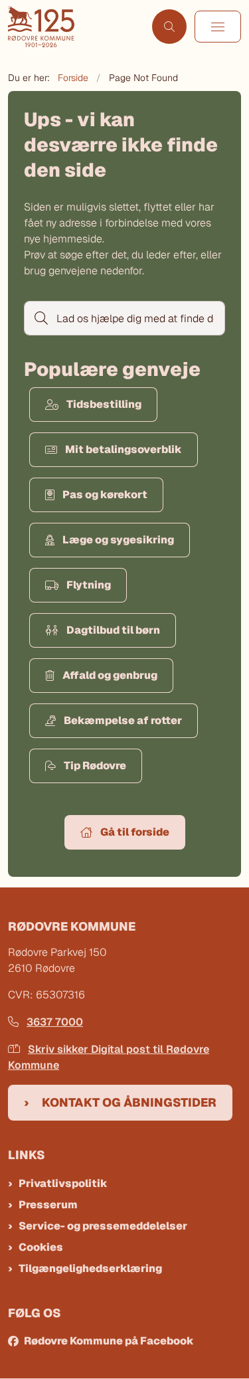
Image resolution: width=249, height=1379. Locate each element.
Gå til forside (134, 832)
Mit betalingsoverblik (123, 449)
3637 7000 (55, 1022)
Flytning (88, 585)
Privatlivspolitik (63, 1183)
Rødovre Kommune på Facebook (109, 1341)
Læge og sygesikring (118, 540)
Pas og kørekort (104, 495)
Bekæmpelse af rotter (123, 720)
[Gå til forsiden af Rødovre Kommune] (76, 27)
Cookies (41, 1247)
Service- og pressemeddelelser (103, 1226)
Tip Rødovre (95, 766)
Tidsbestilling (103, 404)
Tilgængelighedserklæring (90, 1268)
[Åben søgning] (169, 26)
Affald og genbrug (109, 675)
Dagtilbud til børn (113, 630)
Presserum (48, 1205)
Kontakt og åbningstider (129, 1102)
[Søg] (40, 318)
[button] (218, 27)
